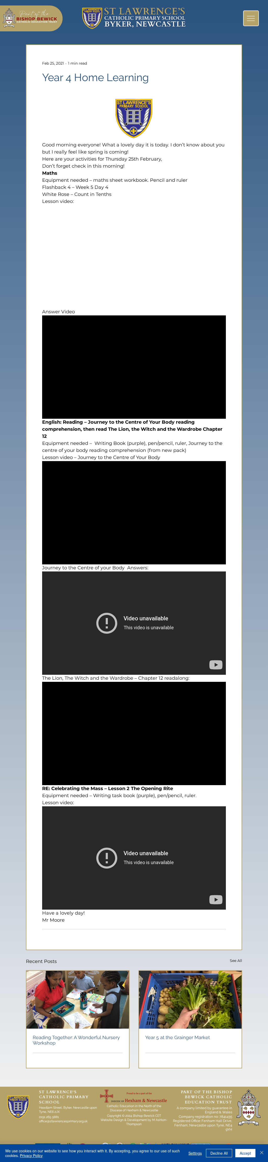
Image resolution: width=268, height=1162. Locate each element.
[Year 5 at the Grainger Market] (190, 1000)
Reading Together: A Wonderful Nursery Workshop (76, 1040)
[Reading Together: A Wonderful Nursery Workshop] (77, 1000)
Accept (245, 1153)
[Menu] (251, 18)
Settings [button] (195, 1153)
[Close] (262, 1153)
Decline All (219, 1153)
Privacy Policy (31, 1155)
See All (236, 960)
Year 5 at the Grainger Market (177, 1037)
